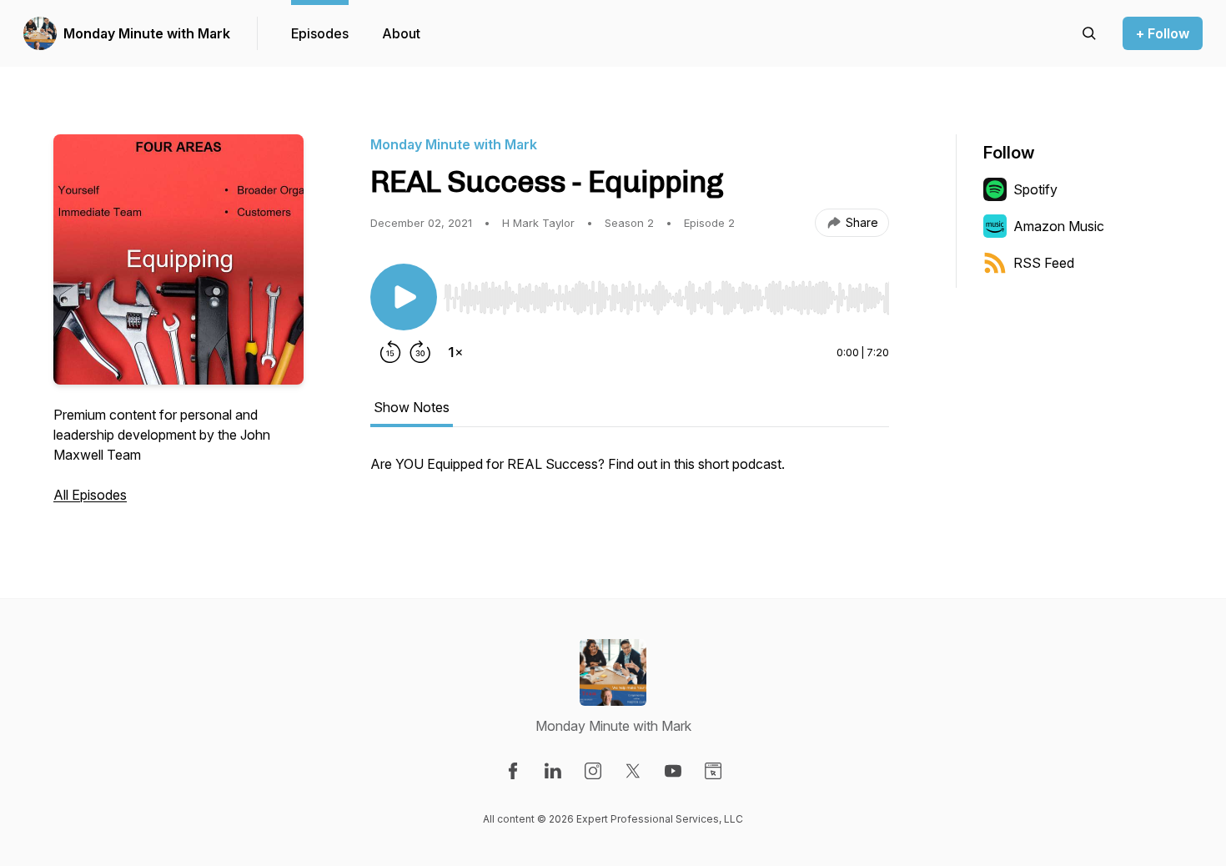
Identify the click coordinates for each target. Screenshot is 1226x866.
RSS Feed (1043, 262)
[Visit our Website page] (713, 771)
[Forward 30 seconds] (420, 352)
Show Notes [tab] (412, 407)
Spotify (1035, 189)
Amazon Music (1058, 226)
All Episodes (90, 494)
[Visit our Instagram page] (593, 771)
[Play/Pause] (403, 297)
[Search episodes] (1089, 33)
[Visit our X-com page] (633, 771)
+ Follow (1162, 33)
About (401, 33)
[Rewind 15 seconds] (390, 352)
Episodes (320, 33)
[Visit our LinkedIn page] (553, 771)
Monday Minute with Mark (146, 33)
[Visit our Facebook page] (513, 771)
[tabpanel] (629, 472)
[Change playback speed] (455, 352)
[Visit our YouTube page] (673, 771)
